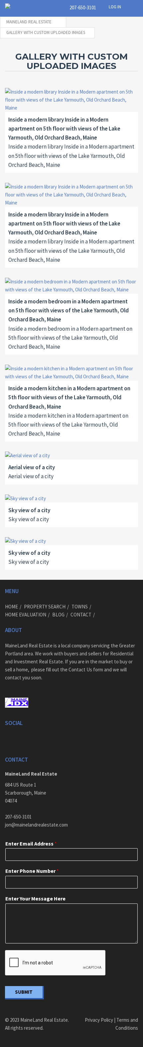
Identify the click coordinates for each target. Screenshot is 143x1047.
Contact (81, 614)
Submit (24, 992)
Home (11, 606)
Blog (58, 614)
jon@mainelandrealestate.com (36, 825)
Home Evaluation (25, 614)
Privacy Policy (99, 1020)
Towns (80, 606)
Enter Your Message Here (35, 898)
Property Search (45, 606)
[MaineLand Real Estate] (30, 8)
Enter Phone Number (32, 871)
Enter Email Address (31, 843)
